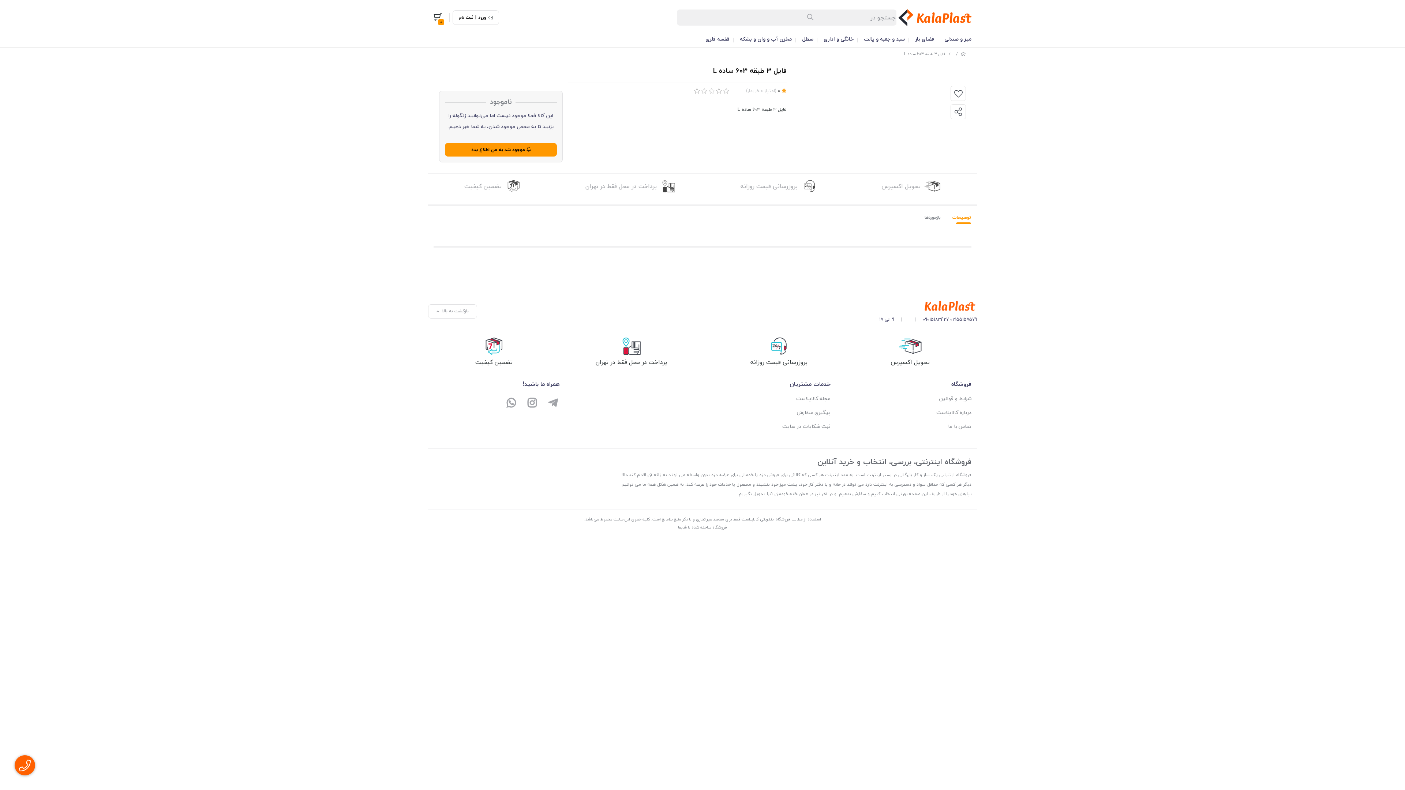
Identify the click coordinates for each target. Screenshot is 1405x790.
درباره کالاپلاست (953, 412)
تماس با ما (959, 426)
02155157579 (963, 319)
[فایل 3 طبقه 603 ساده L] (928, 306)
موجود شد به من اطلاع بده (499, 150)
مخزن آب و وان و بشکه (766, 39)
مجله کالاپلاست (813, 398)
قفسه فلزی (717, 39)
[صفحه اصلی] (963, 53)
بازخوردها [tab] (933, 217)
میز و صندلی (957, 39)
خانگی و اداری (839, 39)
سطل (807, 39)
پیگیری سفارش (814, 412)
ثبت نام (466, 17)
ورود (482, 17)
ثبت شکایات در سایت (806, 426)
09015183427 (936, 319)
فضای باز (924, 39)
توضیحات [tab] (961, 217)
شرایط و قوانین (955, 398)
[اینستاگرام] (532, 404)
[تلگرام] (553, 404)
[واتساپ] (511, 404)
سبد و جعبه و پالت (884, 39)
